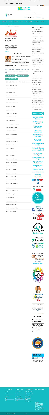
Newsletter (7, 391)
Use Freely (6, 3)
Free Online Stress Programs (37, 67)
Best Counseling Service (10, 92)
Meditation (36, 21)
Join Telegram (9, 15)
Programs (6, 393)
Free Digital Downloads (38, 175)
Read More (7, 51)
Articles (11, 23)
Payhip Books (15, 71)
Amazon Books (11, 69)
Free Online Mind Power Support (12, 183)
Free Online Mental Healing (11, 116)
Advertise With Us (38, 169)
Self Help (10, 21)
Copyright (16, 400)
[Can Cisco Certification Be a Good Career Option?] (11, 36)
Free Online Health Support (36, 80)
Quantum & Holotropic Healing (11, 113)
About (6, 398)
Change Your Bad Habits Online (11, 95)
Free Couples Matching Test (11, 130)
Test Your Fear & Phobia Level (38, 162)
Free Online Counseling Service (11, 88)
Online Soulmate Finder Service (11, 197)
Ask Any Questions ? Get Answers (12, 204)
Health (21, 21)
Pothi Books (10, 71)
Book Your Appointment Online (11, 85)
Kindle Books (23, 69)
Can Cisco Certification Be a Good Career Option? (10, 40)
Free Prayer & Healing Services (11, 162)
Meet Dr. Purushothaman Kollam (12, 208)
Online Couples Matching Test (37, 154)
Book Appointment (22, 75)
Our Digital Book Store (29, 391)
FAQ (5, 400)
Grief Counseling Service (38, 122)
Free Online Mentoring (37, 139)
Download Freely (18, 396)
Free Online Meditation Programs (37, 71)
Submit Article (10, 75)
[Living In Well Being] (24, 9)
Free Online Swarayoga (10, 155)
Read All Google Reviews (38, 263)
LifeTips (30, 21)
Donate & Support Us (38, 172)
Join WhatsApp (9, 14)
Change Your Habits (11, 78)
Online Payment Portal (37, 166)
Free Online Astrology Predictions (12, 190)
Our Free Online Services (38, 118)
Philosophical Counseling (38, 126)
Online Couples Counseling (11, 99)
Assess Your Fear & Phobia (36, 62)
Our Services (4, 21)
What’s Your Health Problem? (11, 169)
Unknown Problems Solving (38, 144)
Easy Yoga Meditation (10, 148)
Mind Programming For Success (12, 127)
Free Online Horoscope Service (11, 194)
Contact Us (21, 3)
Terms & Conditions (28, 401)
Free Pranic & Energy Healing (11, 134)
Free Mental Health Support (36, 89)
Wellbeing (16, 21)
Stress (26, 21)
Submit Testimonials (18, 398)
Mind (3, 23)
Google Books (17, 69)
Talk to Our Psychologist (10, 120)
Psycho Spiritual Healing (10, 106)
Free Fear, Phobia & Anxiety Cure (12, 141)
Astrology (16, 393)
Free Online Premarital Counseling (12, 102)
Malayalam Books (22, 71)
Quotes (7, 23)
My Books (6, 69)
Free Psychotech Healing (10, 109)
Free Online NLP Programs (36, 93)
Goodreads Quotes (41, 313)
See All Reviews (38, 261)
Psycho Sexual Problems (37, 135)
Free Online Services (18, 391)
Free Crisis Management (38, 131)
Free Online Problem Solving (11, 176)
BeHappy (42, 21)
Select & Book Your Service (11, 211)
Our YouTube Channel (29, 393)
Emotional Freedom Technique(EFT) (38, 53)
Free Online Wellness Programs (37, 84)
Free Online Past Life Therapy (37, 102)
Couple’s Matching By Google (38, 158)
